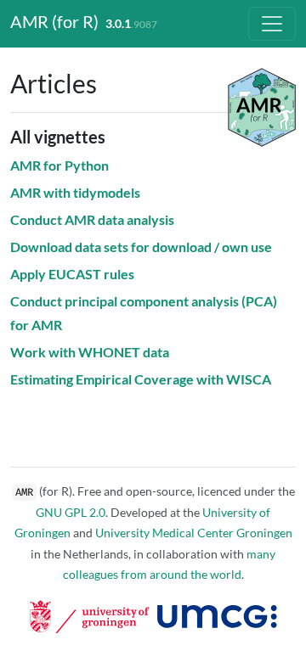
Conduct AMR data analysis (92, 219)
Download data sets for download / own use (141, 246)
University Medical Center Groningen (193, 532)
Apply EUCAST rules (72, 274)
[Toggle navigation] (272, 24)
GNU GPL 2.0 (70, 512)
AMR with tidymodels (75, 192)
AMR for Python (59, 165)
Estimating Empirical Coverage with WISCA (140, 379)
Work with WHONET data (89, 352)
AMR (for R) (54, 21)
